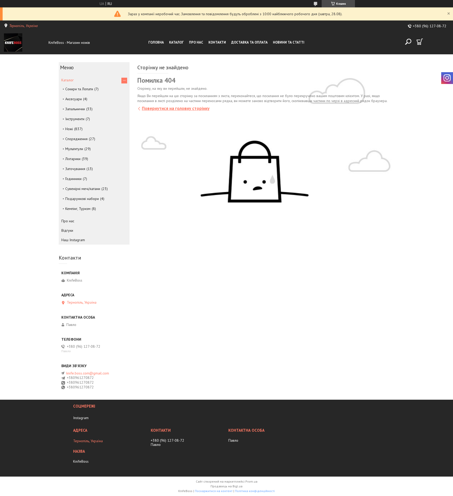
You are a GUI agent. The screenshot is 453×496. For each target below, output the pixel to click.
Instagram (81, 417)
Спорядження (76, 138)
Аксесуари (73, 99)
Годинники (73, 178)
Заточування (75, 168)
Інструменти (74, 119)
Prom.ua (251, 481)
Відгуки (67, 230)
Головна (156, 42)
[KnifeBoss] (25, 42)
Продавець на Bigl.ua (226, 486)
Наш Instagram (73, 240)
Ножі (69, 128)
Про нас (196, 42)
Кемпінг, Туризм (77, 208)
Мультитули (74, 148)
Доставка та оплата (249, 42)
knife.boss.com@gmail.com (87, 373)
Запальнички (75, 109)
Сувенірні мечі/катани (82, 188)
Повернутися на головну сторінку (175, 108)
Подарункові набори (82, 198)
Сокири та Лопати (79, 89)
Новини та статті (288, 42)
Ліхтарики (72, 158)
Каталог (176, 42)
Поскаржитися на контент (214, 491)
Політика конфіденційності (255, 491)
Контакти (217, 42)
